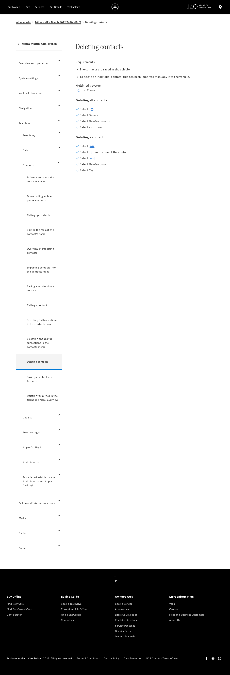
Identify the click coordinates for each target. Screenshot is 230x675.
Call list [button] (27, 417)
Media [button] (22, 518)
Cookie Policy (112, 658)
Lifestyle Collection (126, 614)
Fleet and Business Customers (186, 614)
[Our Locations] (220, 7)
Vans (172, 604)
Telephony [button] (29, 135)
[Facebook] (206, 658)
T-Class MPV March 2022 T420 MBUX (58, 22)
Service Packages (125, 625)
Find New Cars (15, 604)
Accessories (122, 609)
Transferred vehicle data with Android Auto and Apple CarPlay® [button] (40, 481)
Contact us (67, 620)
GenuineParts (123, 631)
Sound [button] (23, 548)
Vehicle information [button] (31, 93)
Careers (173, 609)
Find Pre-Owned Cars (19, 609)
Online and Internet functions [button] (37, 503)
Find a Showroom (71, 614)
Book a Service (123, 604)
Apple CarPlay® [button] (32, 447)
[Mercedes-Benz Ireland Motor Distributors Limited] (115, 7)
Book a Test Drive (71, 604)
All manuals (23, 22)
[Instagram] (220, 658)
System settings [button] (28, 78)
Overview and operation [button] (33, 63)
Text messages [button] (31, 432)
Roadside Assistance (127, 620)
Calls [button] (26, 150)
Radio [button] (22, 533)
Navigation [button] (25, 108)
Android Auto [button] (31, 462)
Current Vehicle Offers (74, 609)
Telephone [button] (25, 123)
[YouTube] (213, 658)
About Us (174, 620)
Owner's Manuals (125, 636)
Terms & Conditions (88, 658)
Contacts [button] (28, 165)
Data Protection (133, 658)
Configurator (14, 614)
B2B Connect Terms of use (161, 658)
